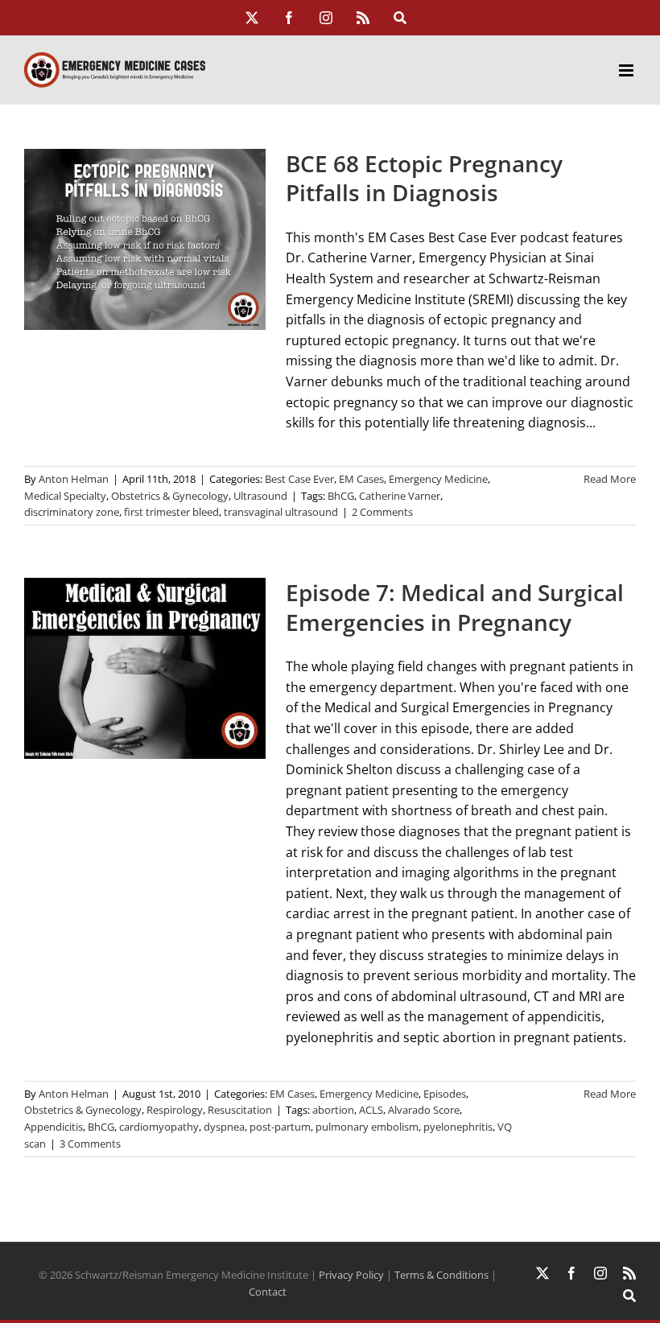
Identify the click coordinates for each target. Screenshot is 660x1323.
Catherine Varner (399, 495)
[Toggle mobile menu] (627, 70)
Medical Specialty (65, 495)
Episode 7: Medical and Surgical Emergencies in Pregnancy (455, 607)
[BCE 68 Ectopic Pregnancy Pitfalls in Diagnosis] (145, 239)
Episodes (444, 1093)
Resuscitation (240, 1109)
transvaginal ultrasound (281, 512)
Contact (268, 1291)
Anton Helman (74, 479)
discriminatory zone (71, 512)
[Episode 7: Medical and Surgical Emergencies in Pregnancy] (145, 668)
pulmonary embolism (367, 1126)
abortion (333, 1109)
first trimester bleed (171, 512)
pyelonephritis (458, 1126)
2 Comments (382, 512)
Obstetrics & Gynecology (170, 495)
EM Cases (361, 479)
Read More (610, 479)
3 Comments (90, 1143)
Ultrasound (260, 495)
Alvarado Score (424, 1109)
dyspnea (224, 1126)
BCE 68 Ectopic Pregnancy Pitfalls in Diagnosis (424, 178)
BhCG (341, 495)
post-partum (280, 1126)
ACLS (371, 1109)
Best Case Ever (299, 479)
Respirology (174, 1109)
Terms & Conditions (441, 1274)
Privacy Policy (351, 1274)
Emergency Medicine (438, 479)
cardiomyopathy (159, 1126)
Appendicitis (53, 1126)
